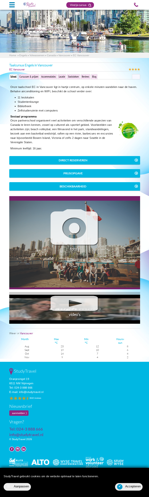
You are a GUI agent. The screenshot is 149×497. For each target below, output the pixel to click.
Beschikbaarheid (73, 186)
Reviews (85, 76)
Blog (94, 76)
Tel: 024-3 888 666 (21, 387)
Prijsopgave (73, 173)
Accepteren (129, 486)
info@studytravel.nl (31, 392)
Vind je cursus (78, 5)
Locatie (62, 76)
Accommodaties (48, 76)
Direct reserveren (73, 160)
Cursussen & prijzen (28, 76)
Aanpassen (18, 486)
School (13, 76)
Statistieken (73, 76)
